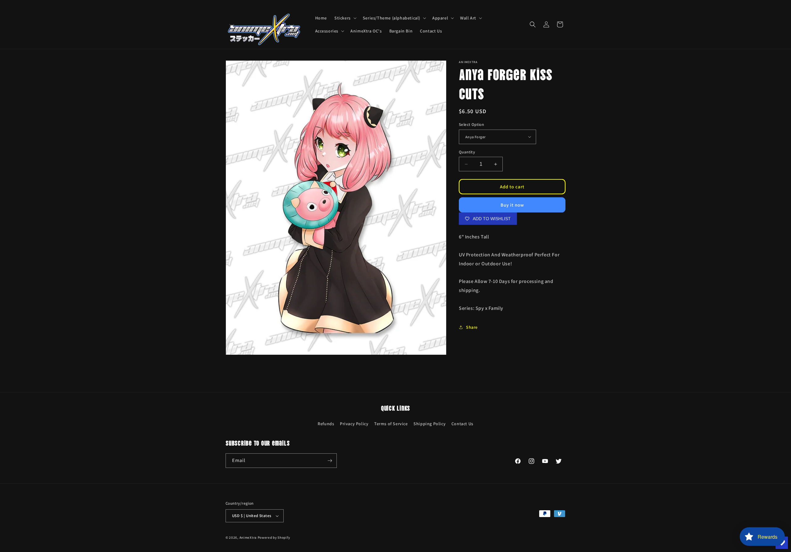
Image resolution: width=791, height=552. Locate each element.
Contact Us (462, 423)
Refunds (326, 423)
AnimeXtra (248, 537)
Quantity (467, 152)
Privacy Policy (354, 423)
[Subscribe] (329, 460)
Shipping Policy (429, 423)
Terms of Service (391, 423)
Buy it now (512, 205)
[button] (345, 17)
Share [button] (472, 327)
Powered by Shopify (274, 537)
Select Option (471, 124)
